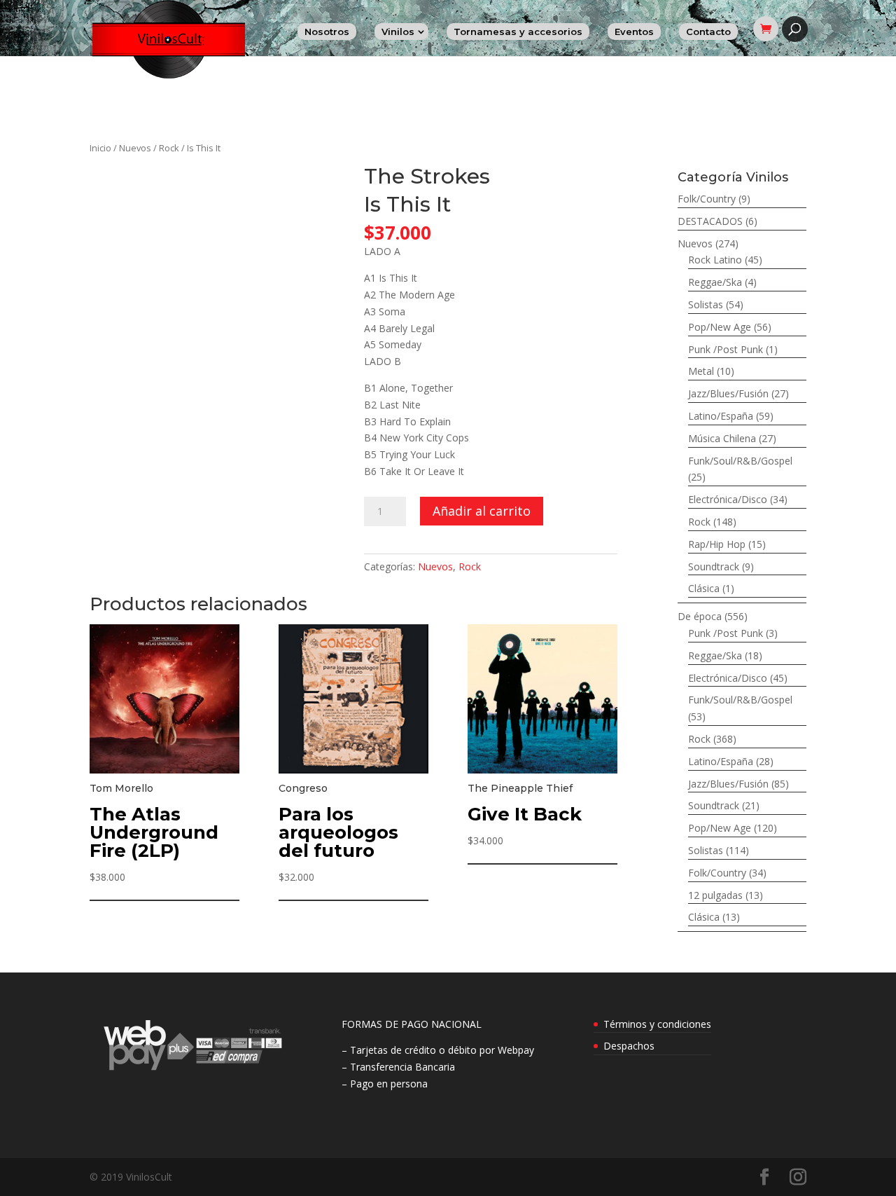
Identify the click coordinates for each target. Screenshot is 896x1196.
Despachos (628, 1045)
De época (700, 616)
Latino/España (720, 415)
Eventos (634, 31)
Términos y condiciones (657, 1024)
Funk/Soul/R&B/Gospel (740, 460)
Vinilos (398, 31)
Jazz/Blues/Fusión (728, 393)
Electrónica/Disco (727, 499)
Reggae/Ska (715, 282)
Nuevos (135, 148)
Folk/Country (707, 198)
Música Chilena (722, 438)
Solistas (705, 304)
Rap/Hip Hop (717, 544)
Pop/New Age (719, 327)
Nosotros (326, 31)
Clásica (704, 588)
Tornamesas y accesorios (518, 31)
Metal (701, 371)
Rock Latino (715, 259)
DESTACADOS (710, 221)
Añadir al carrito (482, 510)
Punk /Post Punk (725, 349)
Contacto (708, 31)
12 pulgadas (715, 895)
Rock (169, 148)
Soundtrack (713, 566)
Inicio (100, 148)
